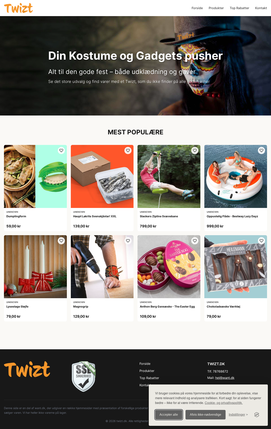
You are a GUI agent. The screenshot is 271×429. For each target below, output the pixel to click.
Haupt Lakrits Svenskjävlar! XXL (94, 216)
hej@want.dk (224, 378)
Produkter (216, 8)
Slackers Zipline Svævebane (159, 216)
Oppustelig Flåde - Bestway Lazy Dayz (232, 216)
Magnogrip (80, 306)
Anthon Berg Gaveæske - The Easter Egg (167, 306)
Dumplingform (16, 216)
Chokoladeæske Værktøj (223, 306)
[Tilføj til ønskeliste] (61, 150)
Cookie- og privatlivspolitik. (224, 402)
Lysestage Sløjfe (17, 306)
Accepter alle (169, 414)
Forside (197, 8)
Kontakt (261, 8)
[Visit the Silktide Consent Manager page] (256, 414)
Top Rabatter (239, 8)
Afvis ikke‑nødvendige (205, 414)
